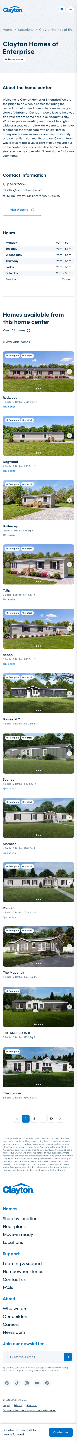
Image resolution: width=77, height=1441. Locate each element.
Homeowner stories (23, 1271)
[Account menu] (70, 9)
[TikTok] (17, 1383)
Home (7, 30)
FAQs (8, 1287)
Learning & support (22, 1263)
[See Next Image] (69, 371)
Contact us (60, 1432)
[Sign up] (68, 1357)
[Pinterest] (47, 1383)
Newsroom (14, 1332)
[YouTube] (37, 1383)
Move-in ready (18, 1234)
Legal (6, 1405)
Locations (25, 30)
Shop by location (20, 1219)
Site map (32, 1405)
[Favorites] (62, 9)
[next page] (60, 1119)
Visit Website (19, 210)
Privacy (18, 1405)
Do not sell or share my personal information (29, 1410)
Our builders (15, 1316)
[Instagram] (27, 1383)
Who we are (15, 1308)
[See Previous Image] (7, 371)
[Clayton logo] (13, 9)
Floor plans (14, 1226)
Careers (11, 1324)
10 (51, 1118)
